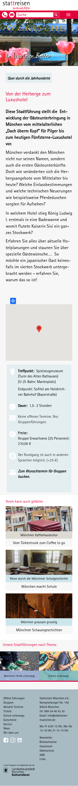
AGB (42, 754)
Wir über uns (11, 732)
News (6, 728)
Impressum (46, 746)
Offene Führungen (14, 698)
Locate (13, 301)
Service (7, 724)
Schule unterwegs (13, 715)
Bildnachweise (48, 741)
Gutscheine (9, 719)
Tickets (7, 711)
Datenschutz (47, 750)
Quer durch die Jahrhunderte (29, 78)
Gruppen (8, 702)
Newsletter (46, 737)
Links (43, 759)
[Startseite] (16, 5)
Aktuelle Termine (13, 706)
